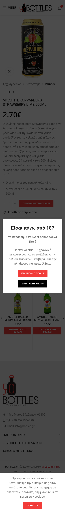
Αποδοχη (32, 505)
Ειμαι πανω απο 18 (32, 273)
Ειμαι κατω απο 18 (33, 283)
